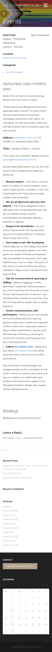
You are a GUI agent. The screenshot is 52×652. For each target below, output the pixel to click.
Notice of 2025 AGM (12, 473)
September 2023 (11, 528)
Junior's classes (14, 72)
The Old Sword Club (21, 5)
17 (13, 618)
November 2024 (10, 519)
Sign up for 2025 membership (17, 478)
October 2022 (9, 541)
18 (19, 618)
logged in (19, 438)
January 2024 (9, 524)
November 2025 (10, 511)
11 (19, 611)
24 (12, 598)
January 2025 (9, 515)
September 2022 (10, 545)
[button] (45, 6)
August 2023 (8, 532)
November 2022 (10, 536)
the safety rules (23, 350)
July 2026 (7, 506)
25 (19, 598)
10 (13, 611)
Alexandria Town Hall (14, 58)
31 (13, 631)
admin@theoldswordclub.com (20, 159)
